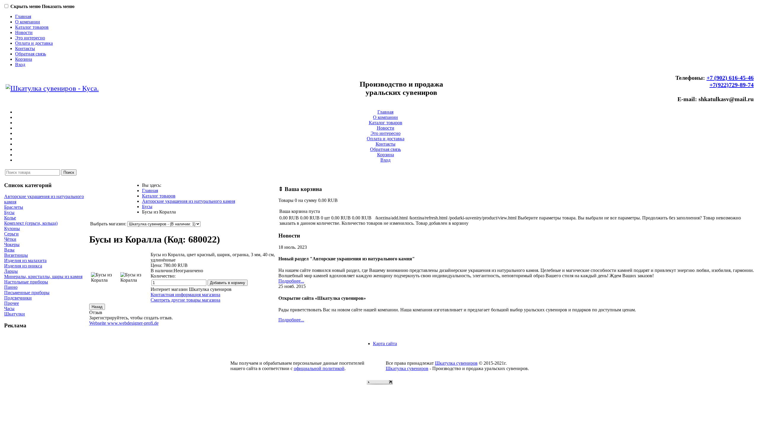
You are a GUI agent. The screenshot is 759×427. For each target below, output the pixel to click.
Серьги (11, 233)
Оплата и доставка (34, 43)
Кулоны (12, 228)
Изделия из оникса (23, 265)
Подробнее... (291, 280)
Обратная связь (30, 53)
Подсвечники (18, 297)
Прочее (11, 303)
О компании (27, 21)
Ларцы (11, 271)
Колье (10, 217)
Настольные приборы (26, 281)
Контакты (25, 48)
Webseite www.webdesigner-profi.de (124, 323)
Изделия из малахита (25, 260)
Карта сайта (385, 343)
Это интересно (30, 37)
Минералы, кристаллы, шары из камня (43, 276)
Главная (23, 16)
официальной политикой (319, 368)
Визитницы (16, 255)
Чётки (10, 239)
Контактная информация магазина (185, 294)
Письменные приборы (27, 292)
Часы (9, 308)
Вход (20, 64)
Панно (10, 287)
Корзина (23, 59)
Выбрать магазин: (108, 223)
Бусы (9, 212)
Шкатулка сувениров (456, 363)
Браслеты (13, 207)
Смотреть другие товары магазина (185, 299)
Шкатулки (14, 313)
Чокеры (12, 244)
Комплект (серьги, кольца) (31, 223)
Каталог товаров (32, 27)
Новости (24, 32)
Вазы (9, 249)
